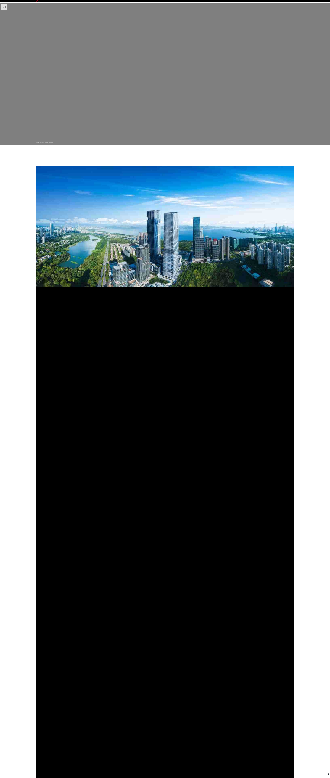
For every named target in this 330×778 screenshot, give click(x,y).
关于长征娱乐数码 (37, 142)
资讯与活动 (47, 142)
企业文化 (43, 142)
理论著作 (41, 142)
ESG (45, 142)
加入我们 (52, 142)
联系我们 (50, 142)
